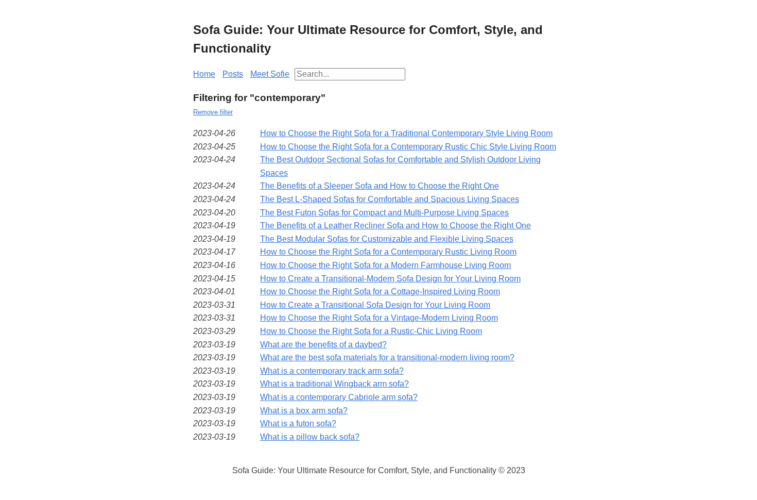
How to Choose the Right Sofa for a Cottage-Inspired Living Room (380, 291)
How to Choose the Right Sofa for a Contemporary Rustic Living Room (388, 251)
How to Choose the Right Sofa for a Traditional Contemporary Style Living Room (406, 133)
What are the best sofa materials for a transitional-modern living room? (387, 357)
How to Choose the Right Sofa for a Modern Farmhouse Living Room (385, 265)
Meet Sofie (269, 74)
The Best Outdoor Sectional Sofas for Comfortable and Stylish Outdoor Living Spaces (400, 166)
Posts (232, 74)
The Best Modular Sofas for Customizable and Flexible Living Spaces (386, 239)
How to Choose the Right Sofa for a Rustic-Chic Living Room (371, 331)
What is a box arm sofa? (304, 410)
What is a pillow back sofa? (309, 436)
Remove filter (213, 112)
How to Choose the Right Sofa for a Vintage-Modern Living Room (379, 317)
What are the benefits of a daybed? (323, 344)
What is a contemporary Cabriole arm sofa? (339, 397)
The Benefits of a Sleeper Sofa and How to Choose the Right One (379, 185)
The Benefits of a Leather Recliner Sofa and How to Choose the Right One (395, 225)
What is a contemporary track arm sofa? (332, 370)
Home (204, 74)
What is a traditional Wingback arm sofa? (334, 383)
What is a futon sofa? (298, 423)
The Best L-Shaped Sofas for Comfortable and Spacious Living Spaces (389, 199)
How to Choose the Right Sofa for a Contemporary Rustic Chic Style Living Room (408, 146)
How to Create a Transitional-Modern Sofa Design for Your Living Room (390, 278)
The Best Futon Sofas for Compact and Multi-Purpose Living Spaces (384, 212)
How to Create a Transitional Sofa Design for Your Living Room (375, 305)
